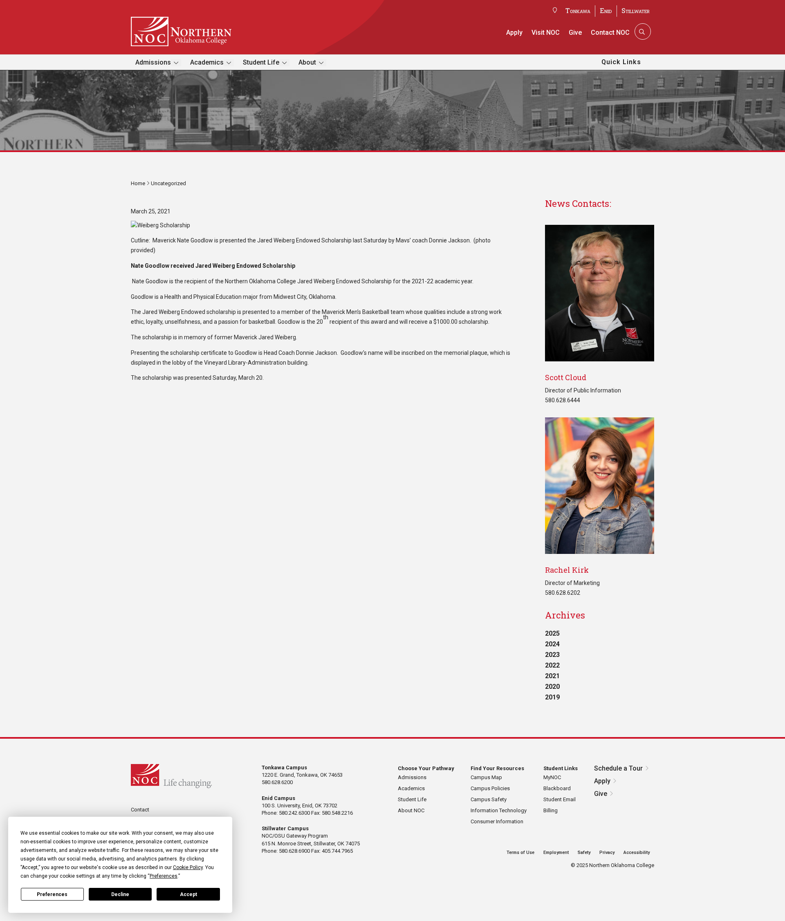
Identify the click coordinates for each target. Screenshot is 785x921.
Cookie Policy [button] (188, 867)
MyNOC (552, 777)
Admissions (153, 62)
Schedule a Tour (618, 768)
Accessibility (637, 852)
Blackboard (557, 788)
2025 (552, 633)
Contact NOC (610, 32)
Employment (556, 852)
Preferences (52, 894)
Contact (140, 810)
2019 (552, 697)
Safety (584, 852)
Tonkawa (577, 10)
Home (138, 183)
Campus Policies (490, 788)
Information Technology (499, 810)
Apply (514, 32)
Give (575, 32)
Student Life (261, 62)
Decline (120, 894)
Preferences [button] (163, 876)
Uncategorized (168, 183)
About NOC (411, 810)
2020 (552, 686)
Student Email (559, 799)
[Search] (642, 31)
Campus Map (486, 777)
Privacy (607, 852)
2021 (552, 676)
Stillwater (635, 10)
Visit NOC (546, 32)
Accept (188, 894)
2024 (552, 644)
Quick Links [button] (621, 62)
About (307, 62)
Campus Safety (489, 799)
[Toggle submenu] (176, 62)
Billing (550, 810)
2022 (552, 665)
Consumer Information (497, 821)
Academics (207, 62)
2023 (552, 655)
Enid (606, 10)
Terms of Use (520, 852)
